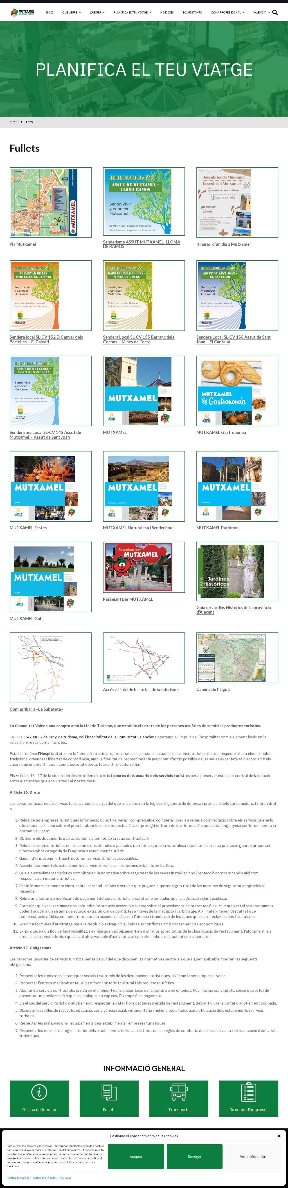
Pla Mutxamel (23, 244)
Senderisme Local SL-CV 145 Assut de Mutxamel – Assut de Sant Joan (45, 434)
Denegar (194, 1157)
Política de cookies (18, 1177)
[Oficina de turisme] (39, 1092)
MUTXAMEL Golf (26, 618)
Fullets (109, 1109)
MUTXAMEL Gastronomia (221, 432)
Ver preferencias (253, 1157)
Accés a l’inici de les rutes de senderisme (141, 689)
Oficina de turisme (39, 1109)
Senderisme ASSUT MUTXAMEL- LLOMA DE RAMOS (141, 244)
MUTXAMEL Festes (28, 527)
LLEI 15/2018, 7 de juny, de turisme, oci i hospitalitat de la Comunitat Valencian (85, 736)
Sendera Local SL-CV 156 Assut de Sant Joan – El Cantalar (233, 339)
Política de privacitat (44, 1177)
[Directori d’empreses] (249, 1092)
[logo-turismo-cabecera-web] (23, 12)
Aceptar (136, 1157)
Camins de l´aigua (213, 689)
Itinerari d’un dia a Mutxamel (223, 244)
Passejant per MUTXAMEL (128, 599)
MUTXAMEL (115, 432)
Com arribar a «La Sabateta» (36, 709)
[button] (279, 1136)
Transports (178, 1109)
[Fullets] (109, 1092)
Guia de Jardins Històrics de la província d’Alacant (233, 609)
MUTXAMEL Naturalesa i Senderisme (138, 527)
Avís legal (65, 1177)
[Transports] (179, 1092)
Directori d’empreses (248, 1109)
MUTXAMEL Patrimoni (217, 527)
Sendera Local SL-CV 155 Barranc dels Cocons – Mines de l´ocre (138, 339)
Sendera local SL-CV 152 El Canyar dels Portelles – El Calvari (46, 339)
